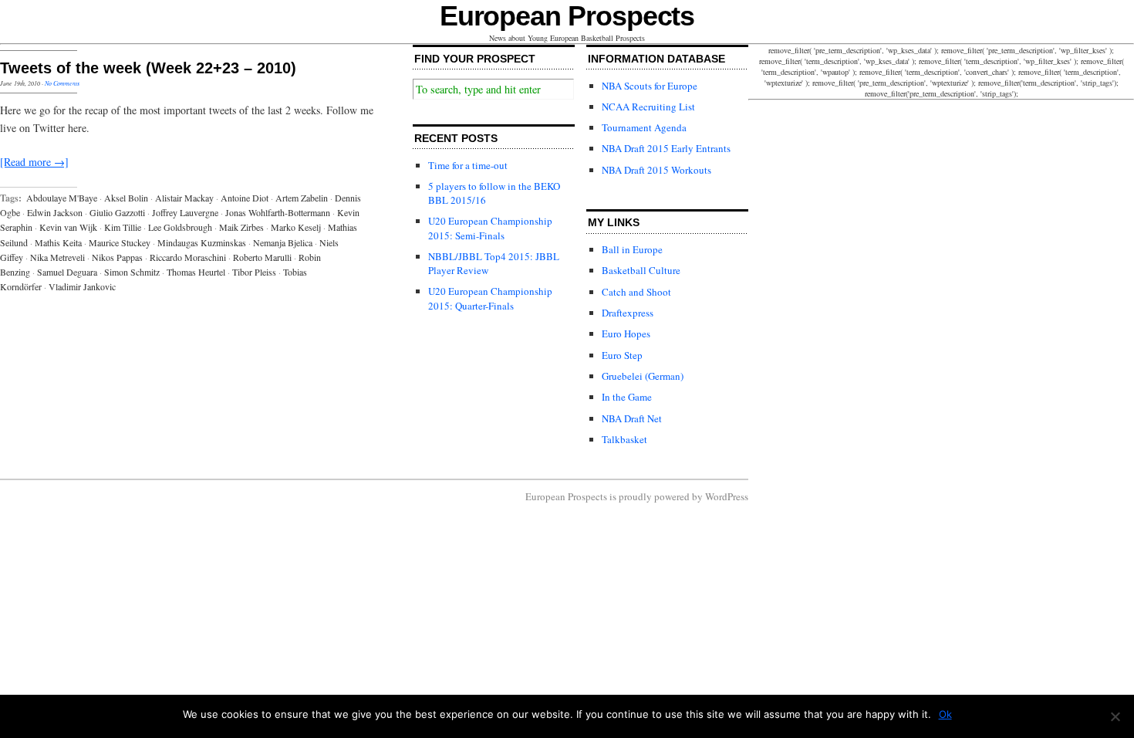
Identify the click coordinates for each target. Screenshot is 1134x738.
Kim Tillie (122, 227)
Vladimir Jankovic (82, 286)
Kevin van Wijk (68, 227)
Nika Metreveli (57, 257)
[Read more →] (34, 161)
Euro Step (622, 355)
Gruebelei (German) (642, 376)
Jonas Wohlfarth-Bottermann (277, 212)
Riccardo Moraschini (188, 257)
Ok (945, 714)
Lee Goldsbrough (180, 227)
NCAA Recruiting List (648, 106)
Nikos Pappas (117, 257)
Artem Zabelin (301, 197)
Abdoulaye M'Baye (61, 197)
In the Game (627, 397)
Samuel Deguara (67, 272)
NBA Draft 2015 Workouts (656, 170)
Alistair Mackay (184, 197)
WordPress (726, 496)
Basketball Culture (641, 270)
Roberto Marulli (262, 257)
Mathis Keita (58, 242)
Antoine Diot (244, 197)
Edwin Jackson (55, 212)
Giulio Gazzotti (117, 212)
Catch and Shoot (636, 292)
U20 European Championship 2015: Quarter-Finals (490, 298)
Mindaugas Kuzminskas (201, 242)
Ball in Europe (632, 249)
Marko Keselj (296, 227)
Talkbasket (624, 439)
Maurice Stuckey (119, 242)
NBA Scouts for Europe (649, 86)
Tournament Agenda (644, 127)
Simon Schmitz (132, 272)
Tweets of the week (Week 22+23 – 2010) (148, 67)
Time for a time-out (468, 165)
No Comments (62, 83)
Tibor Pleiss (254, 272)
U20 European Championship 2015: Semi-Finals (490, 228)
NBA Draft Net (632, 418)
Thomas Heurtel (196, 272)
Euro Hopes (626, 333)
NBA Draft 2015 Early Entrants (666, 148)
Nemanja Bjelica (282, 242)
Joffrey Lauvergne (185, 212)
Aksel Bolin (126, 197)
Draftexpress (627, 313)
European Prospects (567, 16)
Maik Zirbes (241, 227)
